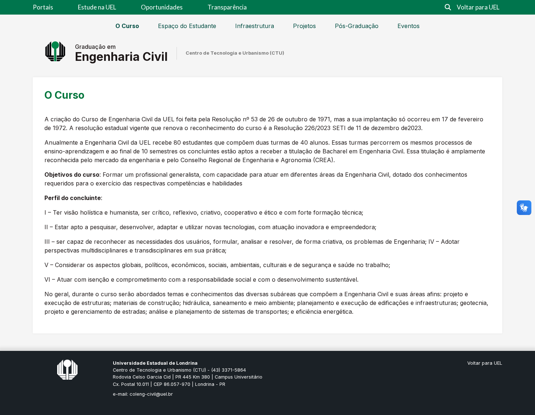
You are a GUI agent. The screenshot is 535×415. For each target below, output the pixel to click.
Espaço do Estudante (187, 26)
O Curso (127, 26)
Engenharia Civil (121, 57)
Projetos (304, 26)
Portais (43, 7)
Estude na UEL (97, 7)
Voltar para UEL (478, 7)
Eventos (408, 26)
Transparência (227, 7)
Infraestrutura (254, 26)
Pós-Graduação (357, 26)
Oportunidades (162, 7)
